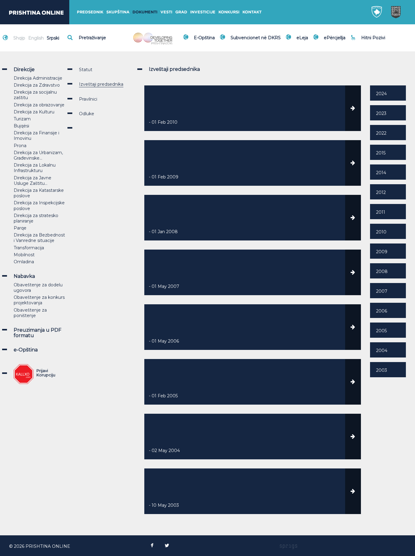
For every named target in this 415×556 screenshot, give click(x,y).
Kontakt (252, 12)
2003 (381, 370)
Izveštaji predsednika (101, 84)
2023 (381, 113)
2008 (382, 271)
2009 (381, 251)
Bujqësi (21, 126)
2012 (381, 192)
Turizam (22, 119)
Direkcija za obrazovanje (39, 105)
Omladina (24, 261)
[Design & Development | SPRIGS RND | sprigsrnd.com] (288, 546)
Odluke (86, 113)
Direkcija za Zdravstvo (37, 85)
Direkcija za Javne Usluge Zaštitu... (32, 180)
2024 (381, 93)
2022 (381, 133)
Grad (181, 12)
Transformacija (29, 247)
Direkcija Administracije (38, 78)
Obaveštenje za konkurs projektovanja (39, 300)
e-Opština (26, 350)
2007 (381, 291)
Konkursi (228, 12)
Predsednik (90, 12)
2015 (381, 153)
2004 (381, 350)
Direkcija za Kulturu (34, 112)
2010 (381, 232)
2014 (381, 172)
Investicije (202, 12)
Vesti (166, 12)
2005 (381, 330)
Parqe (20, 228)
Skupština (117, 12)
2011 (380, 212)
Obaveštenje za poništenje (30, 312)
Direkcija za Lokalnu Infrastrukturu (35, 167)
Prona (20, 145)
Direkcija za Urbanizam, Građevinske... (38, 155)
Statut (85, 69)
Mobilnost (24, 254)
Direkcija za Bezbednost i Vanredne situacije (39, 237)
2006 (381, 311)
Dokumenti (144, 12)
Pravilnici (88, 99)
